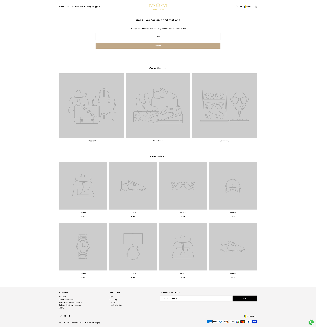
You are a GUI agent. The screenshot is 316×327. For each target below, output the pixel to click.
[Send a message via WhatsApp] (311, 322)
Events (112, 302)
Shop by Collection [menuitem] (75, 7)
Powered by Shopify (92, 323)
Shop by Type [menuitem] (92, 7)
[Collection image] (91, 105)
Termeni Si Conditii (67, 299)
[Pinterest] (69, 316)
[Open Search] (237, 7)
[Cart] (256, 7)
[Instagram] (65, 316)
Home (112, 297)
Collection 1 (91, 141)
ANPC (61, 308)
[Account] (241, 7)
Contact (62, 297)
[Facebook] (60, 316)
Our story (113, 299)
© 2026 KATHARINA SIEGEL (71, 323)
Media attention (116, 305)
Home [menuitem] (61, 7)
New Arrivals (158, 156)
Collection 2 (158, 141)
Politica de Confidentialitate (70, 302)
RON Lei (250, 7)
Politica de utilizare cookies (70, 305)
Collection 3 (224, 141)
